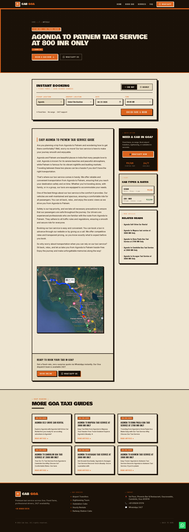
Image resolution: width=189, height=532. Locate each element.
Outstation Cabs (78, 504)
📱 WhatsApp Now (138, 154)
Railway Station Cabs (81, 511)
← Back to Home (167, 523)
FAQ (151, 4)
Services (142, 4)
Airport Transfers (79, 496)
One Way (130, 87)
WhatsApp (166, 4)
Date (97, 97)
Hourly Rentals (78, 507)
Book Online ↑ (47, 373)
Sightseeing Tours (79, 500)
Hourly (145, 87)
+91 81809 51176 (22, 508)
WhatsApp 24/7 (136, 507)
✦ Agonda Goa (37, 49)
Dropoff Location (74, 97)
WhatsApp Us (72, 57)
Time (127, 97)
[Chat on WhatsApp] (182, 525)
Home (119, 4)
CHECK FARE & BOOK (136, 112)
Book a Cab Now (43, 57)
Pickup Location (43, 97)
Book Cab (129, 4)
